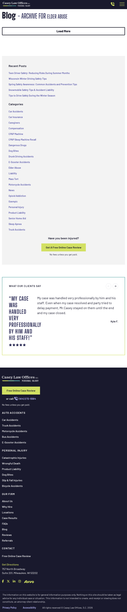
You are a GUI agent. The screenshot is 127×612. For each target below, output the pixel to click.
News (11, 190)
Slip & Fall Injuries (12, 480)
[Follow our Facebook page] (3, 581)
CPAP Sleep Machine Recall (22, 139)
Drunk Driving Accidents (21, 156)
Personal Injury (16, 207)
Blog (4, 529)
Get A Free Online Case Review (63, 247)
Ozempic (13, 201)
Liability (13, 173)
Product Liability (17, 212)
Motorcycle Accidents (20, 184)
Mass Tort (13, 179)
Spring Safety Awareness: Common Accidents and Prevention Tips (43, 84)
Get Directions (10, 564)
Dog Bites (14, 150)
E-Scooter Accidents (19, 162)
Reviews (7, 534)
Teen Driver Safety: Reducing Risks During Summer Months (39, 73)
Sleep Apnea (15, 224)
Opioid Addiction (17, 195)
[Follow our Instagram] (19, 581)
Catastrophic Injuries (14, 457)
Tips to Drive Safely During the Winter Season (32, 95)
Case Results (9, 517)
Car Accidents (16, 111)
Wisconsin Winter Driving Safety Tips (28, 78)
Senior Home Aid (17, 218)
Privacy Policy (9, 607)
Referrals (7, 540)
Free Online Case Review (21, 390)
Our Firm (8, 493)
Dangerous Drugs (17, 145)
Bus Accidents (10, 436)
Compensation (16, 128)
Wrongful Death (11, 463)
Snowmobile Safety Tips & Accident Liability (31, 90)
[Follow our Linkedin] (14, 581)
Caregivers (14, 122)
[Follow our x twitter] (8, 581)
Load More (63, 31)
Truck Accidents (17, 229)
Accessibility (29, 607)
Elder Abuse (15, 167)
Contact (8, 548)
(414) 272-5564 (27, 398)
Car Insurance (16, 117)
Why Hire (7, 506)
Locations (8, 512)
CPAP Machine (16, 134)
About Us (7, 501)
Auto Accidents (13, 412)
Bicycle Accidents (12, 485)
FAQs (5, 523)
